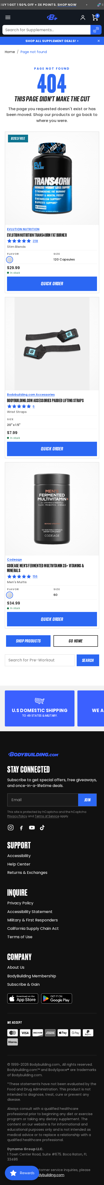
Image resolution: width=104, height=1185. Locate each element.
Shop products (28, 640)
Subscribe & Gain (23, 984)
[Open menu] (7, 17)
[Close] (99, 41)
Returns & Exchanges (27, 872)
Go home (75, 640)
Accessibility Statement (29, 911)
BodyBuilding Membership (31, 976)
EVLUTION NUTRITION (23, 229)
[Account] (82, 17)
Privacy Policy (17, 816)
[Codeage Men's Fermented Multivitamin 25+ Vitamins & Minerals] (52, 509)
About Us (15, 967)
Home (10, 52)
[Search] (96, 30)
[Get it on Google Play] (56, 998)
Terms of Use (19, 937)
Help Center (18, 864)
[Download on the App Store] (22, 998)
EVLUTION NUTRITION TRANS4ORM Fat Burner (37, 235)
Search (88, 660)
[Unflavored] (9, 259)
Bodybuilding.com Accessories (31, 395)
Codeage (14, 559)
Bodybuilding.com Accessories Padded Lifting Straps (45, 400)
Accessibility (19, 856)
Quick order (52, 283)
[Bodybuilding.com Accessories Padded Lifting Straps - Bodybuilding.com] (52, 343)
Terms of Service (47, 816)
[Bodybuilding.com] (52, 17)
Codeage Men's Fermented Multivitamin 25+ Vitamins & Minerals (45, 567)
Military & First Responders (32, 920)
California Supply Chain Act (33, 928)
